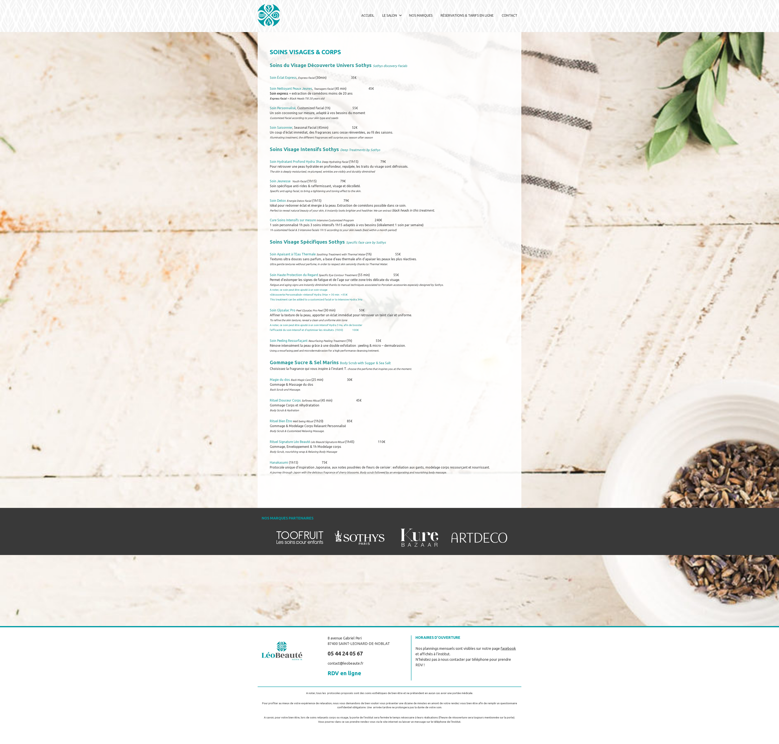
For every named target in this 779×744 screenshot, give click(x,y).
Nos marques (421, 15)
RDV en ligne (344, 673)
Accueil (367, 15)
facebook (508, 648)
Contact (509, 15)
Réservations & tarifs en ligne (467, 15)
